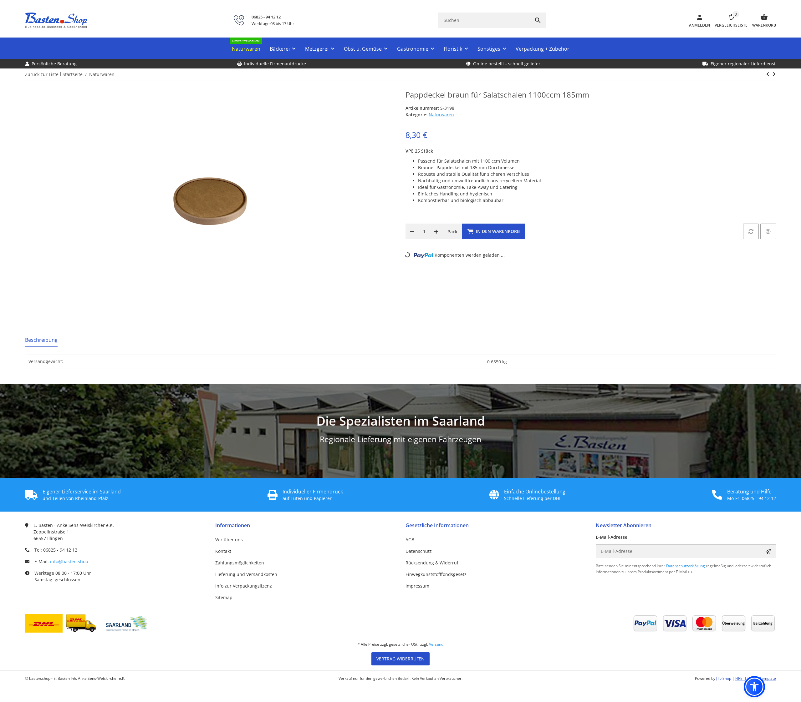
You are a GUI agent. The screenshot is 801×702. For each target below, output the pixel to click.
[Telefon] (239, 20)
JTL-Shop (724, 678)
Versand (436, 644)
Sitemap (223, 597)
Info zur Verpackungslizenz (243, 586)
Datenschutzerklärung (685, 565)
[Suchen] (538, 20)
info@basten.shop (69, 561)
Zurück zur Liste (42, 74)
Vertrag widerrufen (400, 659)
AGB (410, 540)
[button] (728, 20)
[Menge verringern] (412, 231)
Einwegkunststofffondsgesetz (436, 574)
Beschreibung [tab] (41, 339)
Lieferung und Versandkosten (246, 574)
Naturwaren (441, 115)
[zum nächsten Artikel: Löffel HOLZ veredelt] (767, 74)
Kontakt (223, 551)
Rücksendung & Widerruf (432, 563)
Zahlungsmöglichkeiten (239, 563)
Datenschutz (419, 551)
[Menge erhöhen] (436, 231)
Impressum (417, 586)
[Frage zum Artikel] (768, 231)
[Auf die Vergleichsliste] (751, 231)
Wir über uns (229, 540)
